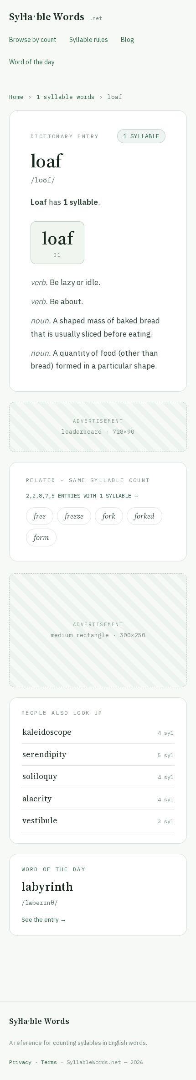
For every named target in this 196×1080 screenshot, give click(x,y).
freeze (74, 516)
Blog (127, 40)
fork (109, 516)
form (41, 537)
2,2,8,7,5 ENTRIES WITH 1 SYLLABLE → (82, 495)
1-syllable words (65, 96)
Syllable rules (88, 40)
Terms (49, 1062)
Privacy (20, 1062)
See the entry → (44, 919)
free (40, 516)
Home (16, 96)
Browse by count (33, 40)
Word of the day (32, 62)
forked (144, 516)
